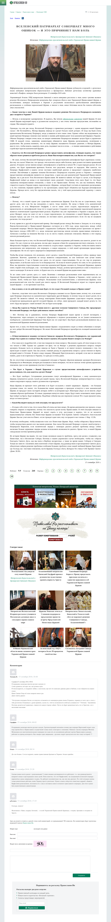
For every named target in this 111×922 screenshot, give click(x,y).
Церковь (18, 12)
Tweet (11, 18)
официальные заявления (72, 119)
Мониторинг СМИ (41, 12)
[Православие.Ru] (18, 2)
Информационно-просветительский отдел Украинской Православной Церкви (70, 40)
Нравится (17, 18)
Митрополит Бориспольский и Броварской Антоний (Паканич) (76, 36)
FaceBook (20, 829)
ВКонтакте (24, 829)
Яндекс (28, 829)
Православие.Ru (28, 823)
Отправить (81, 875)
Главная (12, 12)
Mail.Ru (31, 829)
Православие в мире (28, 12)
